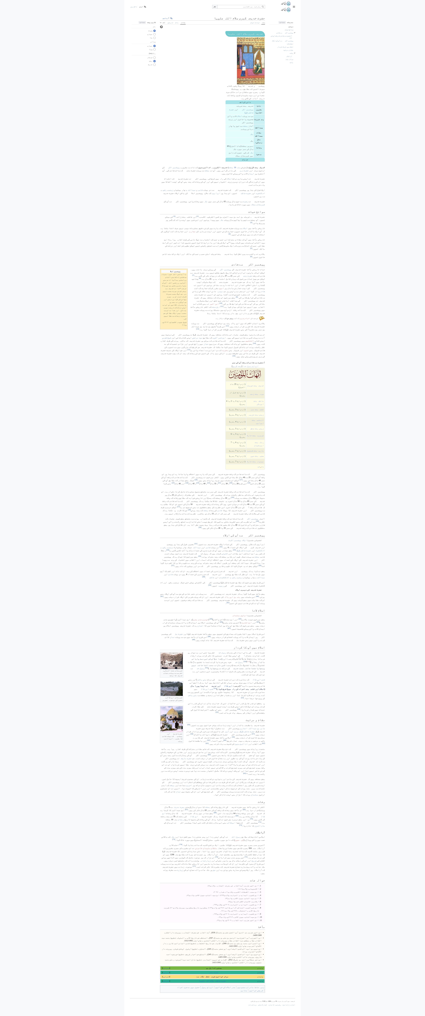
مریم (236, 731)
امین (221, 288)
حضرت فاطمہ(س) (244, 550)
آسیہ (226, 731)
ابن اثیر (214, 304)
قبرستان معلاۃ (258, 204)
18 (196, 480)
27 (178, 507)
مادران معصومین (245, 987)
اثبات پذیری (245, 318)
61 (208, 740)
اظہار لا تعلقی (262, 1005)
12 (227, 326)
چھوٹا (150, 31)
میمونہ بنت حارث (255, 461)
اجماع (200, 626)
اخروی (189, 785)
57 (253, 734)
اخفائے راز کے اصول (288, 1005)
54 (238, 709)
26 (232, 497)
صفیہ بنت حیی (257, 456)
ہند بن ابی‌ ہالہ (232, 597)
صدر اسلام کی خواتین (225, 987)
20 (230, 483)
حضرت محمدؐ (246, 276)
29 (257, 521)
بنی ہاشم (201, 680)
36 (259, 565)
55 (217, 712)
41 (161, 596)
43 (240, 619)
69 (237, 816)
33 (234, 550)
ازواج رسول (207, 987)
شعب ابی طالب (257, 680)
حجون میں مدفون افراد (188, 987)
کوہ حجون (239, 840)
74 (180, 844)
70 (251, 819)
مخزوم (225, 350)
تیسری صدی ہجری (200, 619)
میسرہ (220, 291)
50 (244, 661)
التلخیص (250, 341)
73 (173, 839)
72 (240, 825)
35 (199, 556)
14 (254, 343)
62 (263, 743)
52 (215, 688)
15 (188, 350)
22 (208, 483)
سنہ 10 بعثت (234, 167)
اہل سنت (216, 307)
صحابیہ (243, 990)
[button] (294, 7)
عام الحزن (260, 826)
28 (189, 510)
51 (206, 668)
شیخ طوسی (166, 338)
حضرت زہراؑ (243, 170)
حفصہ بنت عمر (257, 409)
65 (244, 773)
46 (221, 622)
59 (233, 737)
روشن (151, 61)
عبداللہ (191, 190)
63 (207, 743)
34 (167, 550)
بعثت (245, 126)
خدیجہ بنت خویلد (255, 386)
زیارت (180, 870)
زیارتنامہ (205, 861)
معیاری (150, 34)
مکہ (251, 134)
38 (203, 577)
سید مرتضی (197, 338)
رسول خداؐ (220, 653)
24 (186, 483)
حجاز (206, 344)
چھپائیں (282, 22)
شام (263, 291)
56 (188, 725)
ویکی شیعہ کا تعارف (275, 1005)
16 (234, 356)
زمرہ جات (259, 987)
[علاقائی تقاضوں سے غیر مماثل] (161, 26)
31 (195, 544)
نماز (172, 637)
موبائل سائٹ (253, 1005)
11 (221, 306)
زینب (170, 190)
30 (200, 527)
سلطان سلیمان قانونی (206, 848)
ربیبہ (221, 586)
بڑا (151, 38)
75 (246, 857)
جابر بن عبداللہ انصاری (252, 728)
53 (242, 698)
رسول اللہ (235, 837)
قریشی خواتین (256, 990)
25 (173, 483)
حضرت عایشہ (186, 758)
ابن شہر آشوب (219, 338)
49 (193, 639)
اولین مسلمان (240, 615)
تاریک (150, 64)
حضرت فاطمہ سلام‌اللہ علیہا (212, 981)
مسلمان (254, 795)
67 (186, 809)
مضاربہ (192, 231)
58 (191, 734)
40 (257, 596)
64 (209, 755)
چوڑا (151, 49)
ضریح (254, 861)
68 (215, 813)
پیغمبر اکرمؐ (246, 109)
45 (258, 622)
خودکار (150, 57)
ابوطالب (231, 823)
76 (216, 857)
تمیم (246, 350)
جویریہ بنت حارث (255, 435)
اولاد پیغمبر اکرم (237, 540)
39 (209, 585)
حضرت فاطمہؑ (244, 193)
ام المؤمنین (241, 744)
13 (197, 329)
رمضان (181, 819)
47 (229, 628)
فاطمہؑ (210, 577)
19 (248, 483)
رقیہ (164, 190)
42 (228, 602)
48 (209, 636)
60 (224, 740)
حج (214, 870)
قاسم (200, 190)
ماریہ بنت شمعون (255, 451)
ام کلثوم (260, 193)
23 (197, 483)
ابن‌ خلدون (246, 623)
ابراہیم (216, 193)
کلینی (225, 554)
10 (220, 303)
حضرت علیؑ (177, 634)
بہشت (172, 785)
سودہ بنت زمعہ (256, 394)
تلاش (215, 7)
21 (219, 483)
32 (220, 547)
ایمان (251, 174)
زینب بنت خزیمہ (256, 415)
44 (211, 619)
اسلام (239, 116)
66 (244, 809)
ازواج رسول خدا (250, 366)
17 (241, 480)
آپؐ (243, 656)
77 (194, 866)
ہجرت (245, 201)
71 (259, 822)
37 (172, 565)
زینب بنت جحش (257, 428)
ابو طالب (226, 686)
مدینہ (176, 807)
